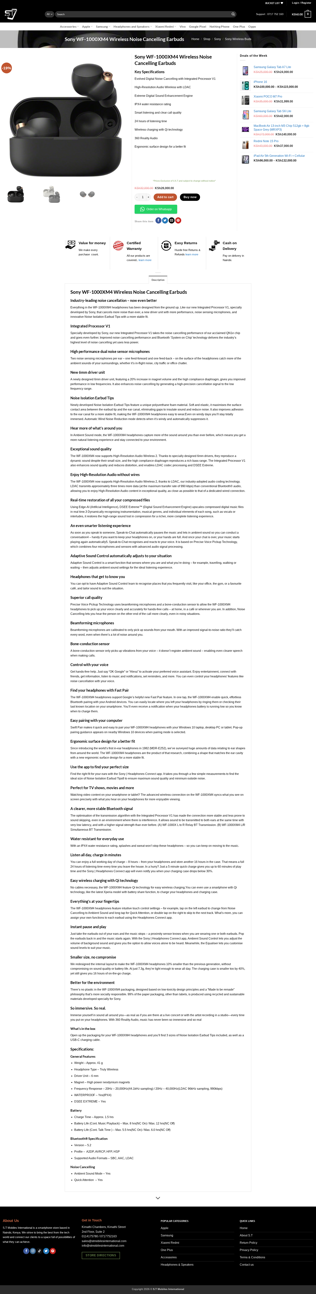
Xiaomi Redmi (164, 26)
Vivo (183, 26)
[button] (301, 3)
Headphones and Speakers (131, 26)
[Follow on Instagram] (33, 1251)
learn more (145, 260)
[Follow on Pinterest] (53, 1251)
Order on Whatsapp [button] (159, 209)
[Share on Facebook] (158, 220)
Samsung (102, 26)
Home (195, 39)
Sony (217, 39)
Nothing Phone (220, 26)
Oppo (252, 26)
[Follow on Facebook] (26, 1251)
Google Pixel (197, 26)
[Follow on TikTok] (40, 1251)
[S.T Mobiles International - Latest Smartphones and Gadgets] (21, 14)
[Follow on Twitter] (46, 1251)
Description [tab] (158, 279)
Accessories (68, 26)
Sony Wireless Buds (238, 39)
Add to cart (165, 197)
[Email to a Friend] (172, 220)
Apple (86, 26)
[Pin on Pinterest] (178, 220)
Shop (206, 39)
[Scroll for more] (158, 1198)
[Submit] (233, 14)
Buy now (190, 197)
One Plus (239, 26)
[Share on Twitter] (165, 220)
